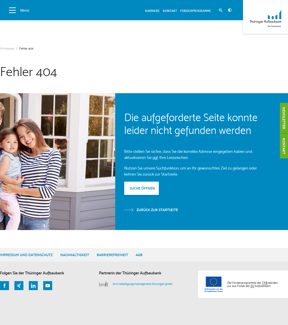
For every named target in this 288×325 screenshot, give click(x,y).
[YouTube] (47, 285)
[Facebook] (4, 285)
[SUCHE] (220, 11)
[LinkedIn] (33, 285)
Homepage (7, 48)
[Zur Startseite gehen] (265, 17)
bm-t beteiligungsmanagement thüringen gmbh (143, 284)
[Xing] (18, 285)
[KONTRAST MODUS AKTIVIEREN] (230, 10)
